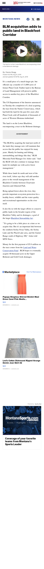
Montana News (11, 19)
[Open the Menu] (4, 3)
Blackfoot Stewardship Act (22, 218)
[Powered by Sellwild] (38, 404)
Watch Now (37, 3)
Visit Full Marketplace (34, 272)
